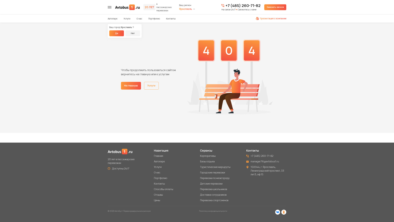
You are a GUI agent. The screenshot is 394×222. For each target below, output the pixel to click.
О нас (139, 18)
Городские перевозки (212, 172)
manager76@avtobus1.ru (265, 161)
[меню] (109, 7)
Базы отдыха (207, 161)
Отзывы (158, 194)
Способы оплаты (163, 189)
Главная (158, 156)
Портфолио (154, 18)
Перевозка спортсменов (214, 200)
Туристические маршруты (215, 167)
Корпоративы (208, 156)
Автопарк (112, 18)
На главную (131, 85)
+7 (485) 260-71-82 (243, 5)
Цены (157, 200)
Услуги (127, 18)
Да (116, 33)
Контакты (171, 18)
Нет (133, 33)
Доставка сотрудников (213, 194)
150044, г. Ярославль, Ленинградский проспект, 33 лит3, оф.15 (267, 170)
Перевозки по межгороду (214, 178)
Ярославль (185, 9)
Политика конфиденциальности (213, 211)
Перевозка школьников (213, 189)
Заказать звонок (275, 7)
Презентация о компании (273, 18)
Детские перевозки (211, 183)
